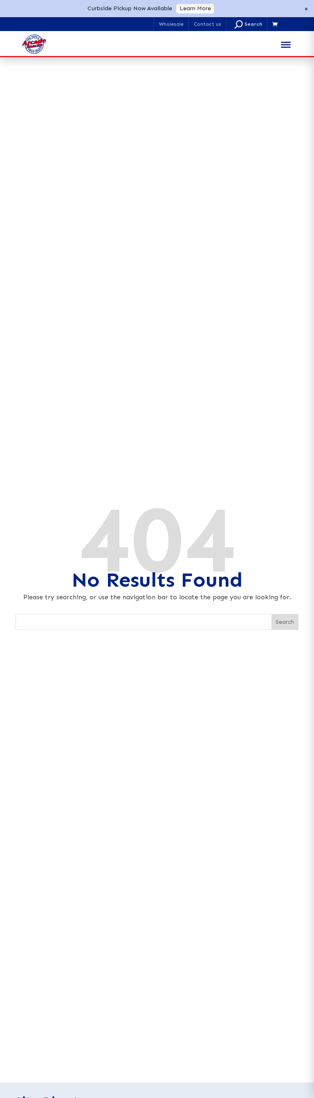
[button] (248, 24)
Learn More (195, 8)
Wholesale (171, 24)
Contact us (207, 24)
